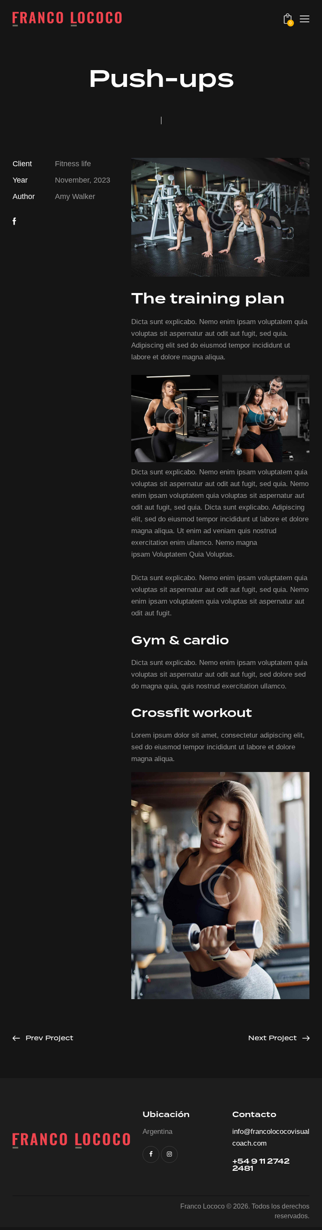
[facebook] (151, 1154)
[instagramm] (169, 1154)
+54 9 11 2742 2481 (261, 1164)
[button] (304, 19)
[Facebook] (14, 222)
